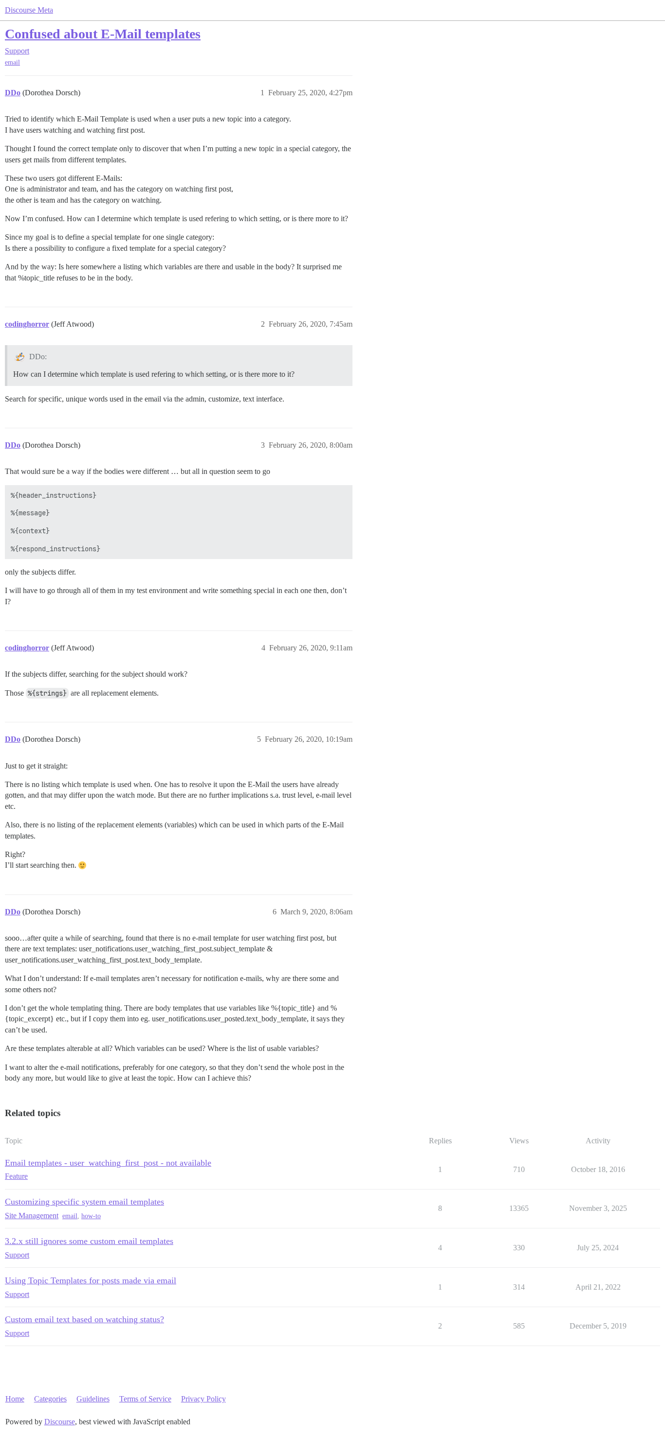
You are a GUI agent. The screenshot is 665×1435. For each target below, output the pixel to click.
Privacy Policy (203, 1399)
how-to (91, 1216)
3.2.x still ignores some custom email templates (89, 1241)
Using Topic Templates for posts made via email (90, 1280)
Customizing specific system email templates (84, 1202)
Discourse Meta (29, 10)
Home (14, 1399)
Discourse (59, 1422)
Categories (50, 1399)
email (12, 62)
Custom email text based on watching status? (84, 1319)
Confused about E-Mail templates (103, 33)
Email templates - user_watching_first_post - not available (108, 1163)
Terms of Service (145, 1399)
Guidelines (93, 1399)
